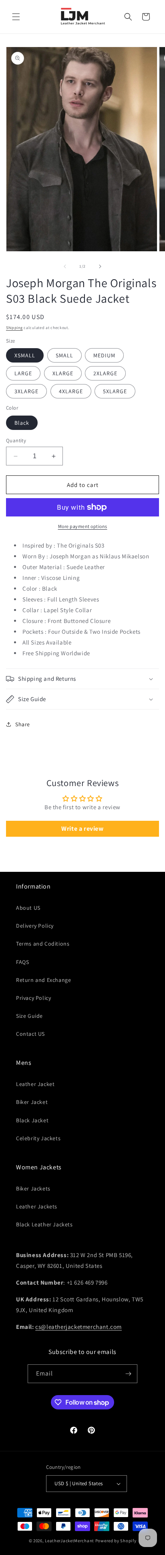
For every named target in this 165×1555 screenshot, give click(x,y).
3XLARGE (26, 391)
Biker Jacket (32, 1102)
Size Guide (29, 1015)
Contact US (30, 1033)
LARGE (23, 373)
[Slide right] (100, 266)
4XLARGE (71, 391)
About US (28, 907)
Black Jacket (32, 1120)
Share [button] (22, 724)
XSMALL (24, 355)
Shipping (14, 327)
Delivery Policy (35, 925)
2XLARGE (105, 373)
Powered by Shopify (116, 1540)
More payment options (82, 526)
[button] (16, 17)
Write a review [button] (82, 828)
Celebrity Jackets (38, 1138)
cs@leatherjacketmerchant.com (78, 1326)
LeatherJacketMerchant (69, 1540)
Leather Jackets (36, 1206)
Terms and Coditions (42, 943)
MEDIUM (104, 355)
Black (21, 422)
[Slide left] (65, 266)
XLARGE (62, 373)
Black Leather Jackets (44, 1224)
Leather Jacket (35, 1084)
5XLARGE (115, 391)
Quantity (16, 440)
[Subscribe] (128, 1373)
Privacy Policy (33, 997)
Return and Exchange (43, 979)
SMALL (64, 355)
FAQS (22, 962)
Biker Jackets (33, 1188)
